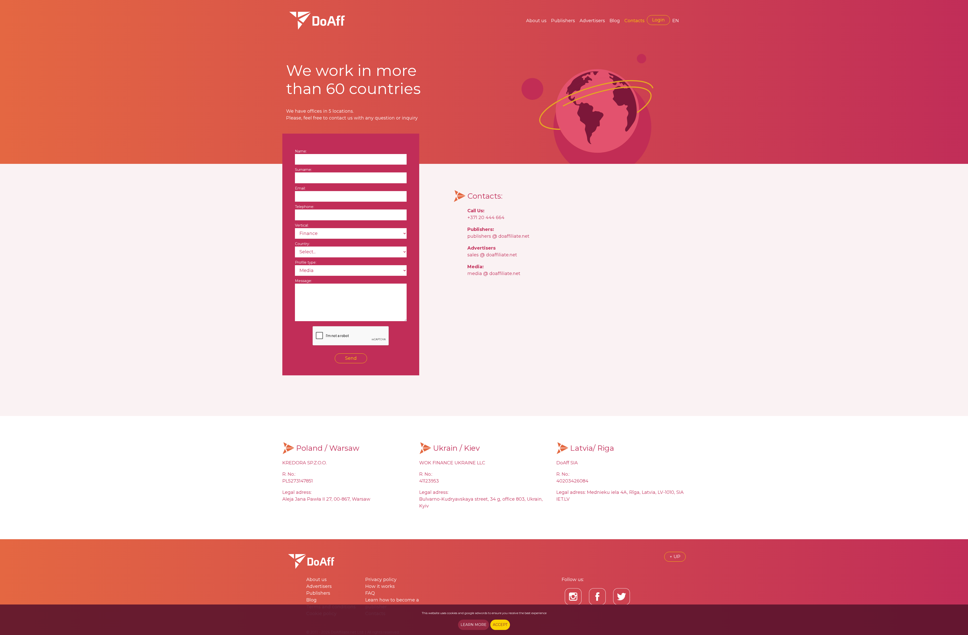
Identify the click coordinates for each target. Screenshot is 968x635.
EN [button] (675, 20)
